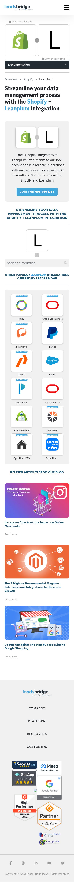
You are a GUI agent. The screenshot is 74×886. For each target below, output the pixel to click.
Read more (11, 534)
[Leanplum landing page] (53, 40)
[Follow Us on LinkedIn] (36, 863)
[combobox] (37, 263)
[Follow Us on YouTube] (49, 863)
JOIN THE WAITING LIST (37, 191)
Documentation (19, 64)
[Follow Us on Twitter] (63, 863)
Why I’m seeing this (21, 22)
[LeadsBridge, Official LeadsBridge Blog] (19, 7)
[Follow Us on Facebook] (11, 863)
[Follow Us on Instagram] (23, 863)
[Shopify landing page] (20, 40)
